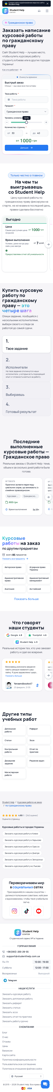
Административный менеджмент (39, 579)
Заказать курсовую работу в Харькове (23, 840)
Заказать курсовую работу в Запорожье (24, 859)
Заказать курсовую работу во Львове (22, 866)
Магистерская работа (12, 773)
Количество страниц (15, 127)
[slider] (26, 122)
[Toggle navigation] (47, 10)
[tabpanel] (26, 121)
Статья (8, 740)
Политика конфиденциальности (19, 1059)
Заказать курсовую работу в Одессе (22, 846)
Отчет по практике (34, 750)
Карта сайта (8, 1055)
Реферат (34, 728)
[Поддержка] (39, 11)
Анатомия (9, 589)
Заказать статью (11, 1007)
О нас (5, 1037)
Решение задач (37, 760)
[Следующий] (48, 244)
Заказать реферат (12, 1003)
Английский (35, 589)
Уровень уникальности (16, 117)
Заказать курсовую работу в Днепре (22, 853)
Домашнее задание (10, 762)
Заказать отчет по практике (17, 1016)
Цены (5, 1046)
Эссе (32, 740)
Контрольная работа (11, 750)
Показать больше (13, 675)
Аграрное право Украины (38, 568)
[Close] (47, 3)
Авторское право (13, 567)
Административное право (14, 579)
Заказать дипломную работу (17, 998)
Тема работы (11, 93)
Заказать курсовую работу (16, 994)
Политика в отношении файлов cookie (22, 1068)
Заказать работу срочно (15, 1021)
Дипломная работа (10, 730)
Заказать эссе (10, 1012)
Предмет (9, 105)
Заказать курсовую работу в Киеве (21, 833)
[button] (7, 122)
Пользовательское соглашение (19, 1064)
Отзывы (6, 1041)
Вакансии (7, 1050)
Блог (4, 1032)
